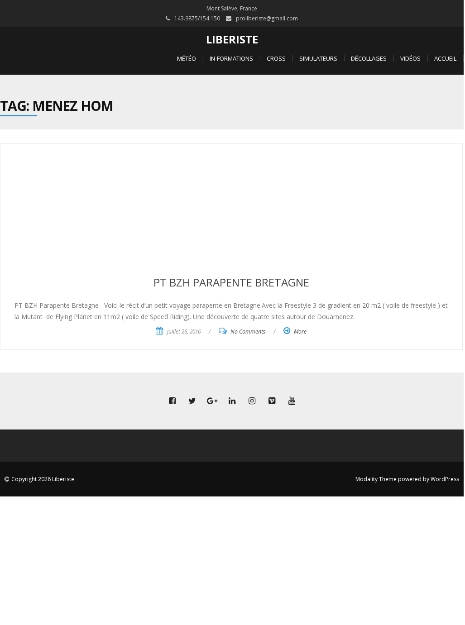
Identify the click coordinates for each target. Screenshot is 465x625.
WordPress (445, 479)
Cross (276, 58)
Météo (186, 58)
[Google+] (212, 401)
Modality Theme (376, 479)
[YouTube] (292, 401)
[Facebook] (172, 401)
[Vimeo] (272, 401)
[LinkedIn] (232, 401)
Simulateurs (318, 58)
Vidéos (410, 58)
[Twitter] (192, 401)
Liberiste (232, 39)
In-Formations (231, 58)
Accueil (445, 58)
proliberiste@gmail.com (267, 18)
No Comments (247, 331)
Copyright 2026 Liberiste (42, 479)
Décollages (369, 58)
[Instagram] (252, 401)
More (300, 331)
